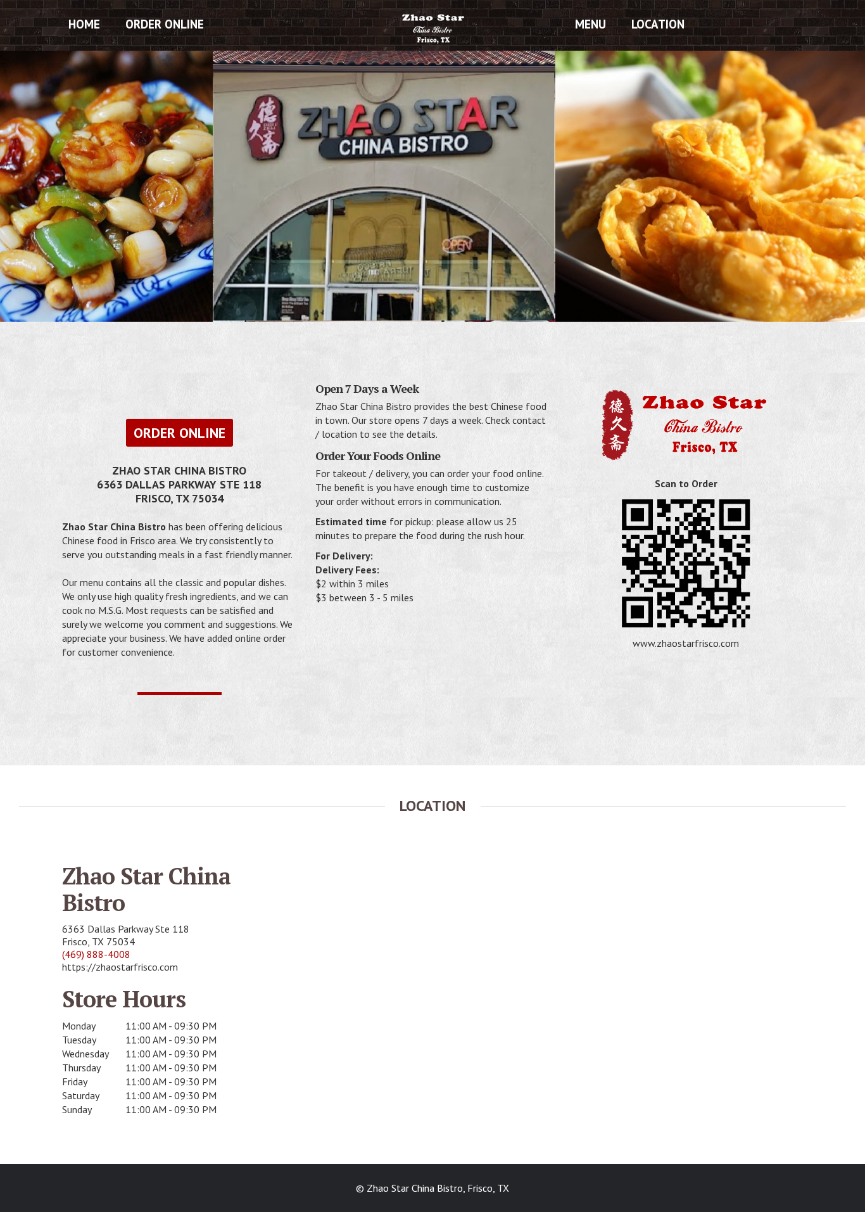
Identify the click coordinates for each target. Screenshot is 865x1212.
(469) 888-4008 (96, 954)
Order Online (164, 24)
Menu (590, 24)
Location (658, 24)
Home (84, 24)
